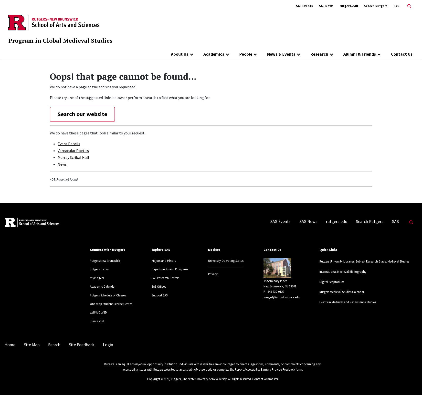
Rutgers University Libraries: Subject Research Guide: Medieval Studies (364, 261)
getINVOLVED (98, 312)
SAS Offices (159, 286)
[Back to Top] (411, 383)
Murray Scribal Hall (73, 157)
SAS (396, 6)
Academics (213, 54)
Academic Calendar (103, 286)
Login (108, 344)
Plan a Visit (97, 321)
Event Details (69, 143)
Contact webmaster (265, 379)
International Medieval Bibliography (342, 271)
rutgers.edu (349, 6)
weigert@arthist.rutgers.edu (282, 297)
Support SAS (160, 295)
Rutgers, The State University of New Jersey (199, 379)
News (62, 164)
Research (319, 54)
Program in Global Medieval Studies (60, 40)
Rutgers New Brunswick (105, 261)
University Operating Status (225, 261)
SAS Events (304, 6)
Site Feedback (81, 344)
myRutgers (97, 278)
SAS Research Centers (165, 278)
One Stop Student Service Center (111, 304)
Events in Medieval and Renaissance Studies (347, 302)
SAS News (326, 6)
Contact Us (401, 54)
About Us (179, 54)
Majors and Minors (164, 261)
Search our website (82, 114)
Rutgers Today (99, 269)
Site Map (32, 344)
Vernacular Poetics (73, 150)
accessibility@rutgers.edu (195, 369)
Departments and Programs (170, 269)
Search (54, 344)
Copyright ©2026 (158, 379)
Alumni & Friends (359, 54)
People (245, 54)
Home (9, 344)
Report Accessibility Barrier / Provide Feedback (265, 369)
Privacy (213, 274)
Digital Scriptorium (331, 282)
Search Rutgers (376, 6)
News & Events (281, 54)
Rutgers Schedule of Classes (108, 295)
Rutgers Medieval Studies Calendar (341, 292)
